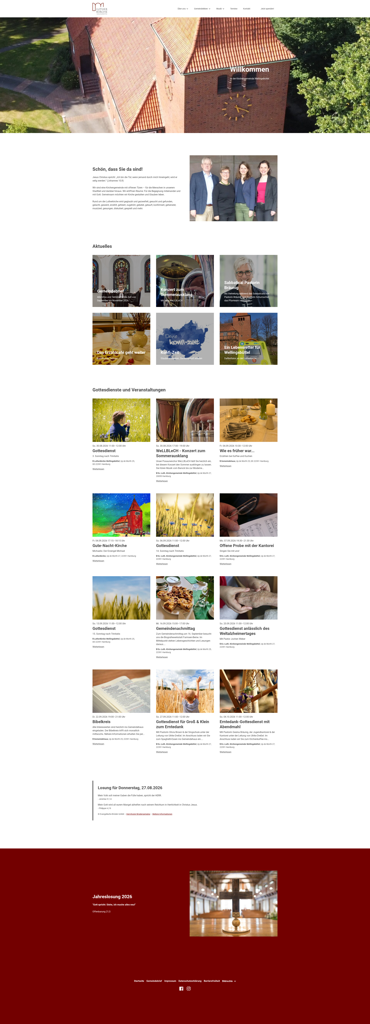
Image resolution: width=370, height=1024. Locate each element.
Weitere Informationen (162, 814)
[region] (185, 310)
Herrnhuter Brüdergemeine (138, 814)
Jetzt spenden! (267, 9)
